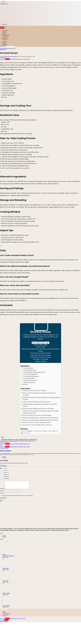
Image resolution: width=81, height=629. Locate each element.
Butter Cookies (6, 593)
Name (1, 490)
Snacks (5, 31)
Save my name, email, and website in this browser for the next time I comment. (17, 495)
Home (1, 48)
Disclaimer (5, 612)
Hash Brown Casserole (8, 556)
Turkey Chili (5, 581)
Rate (47, 343)
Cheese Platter (6, 605)
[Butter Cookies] (9, 591)
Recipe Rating (3, 465)
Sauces (5, 37)
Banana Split (6, 568)
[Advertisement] (40, 14)
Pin (41, 343)
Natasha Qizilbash (12, 56)
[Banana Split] (9, 567)
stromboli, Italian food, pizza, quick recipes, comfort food (19, 439)
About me (5, 41)
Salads (5, 32)
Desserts (5, 39)
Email (1, 493)
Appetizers (6, 30)
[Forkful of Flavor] (4, 3)
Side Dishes (6, 35)
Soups (4, 33)
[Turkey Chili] (9, 579)
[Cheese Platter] (9, 604)
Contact (4, 615)
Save (3, 27)
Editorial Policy (6, 614)
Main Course (6, 34)
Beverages (6, 38)
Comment (2, 488)
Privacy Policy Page (7, 613)
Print (35, 343)
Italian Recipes (6, 48)
